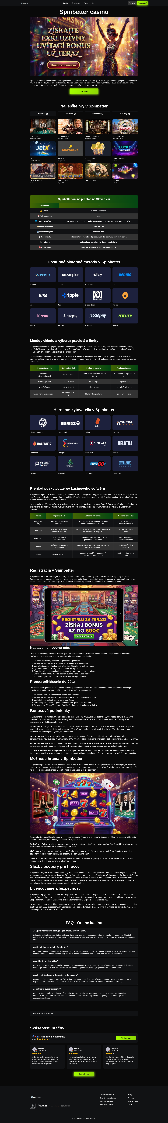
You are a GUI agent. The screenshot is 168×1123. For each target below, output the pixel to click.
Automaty (123, 114)
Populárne (41, 114)
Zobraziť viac (84, 1074)
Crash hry (96, 114)
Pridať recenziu (126, 1038)
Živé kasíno (69, 114)
